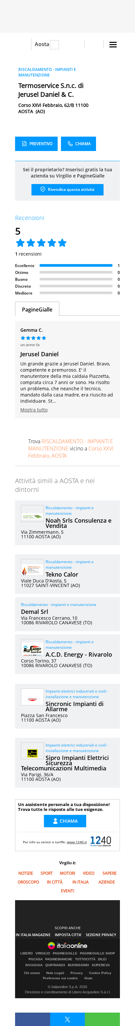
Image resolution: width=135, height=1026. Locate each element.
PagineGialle (37, 309)
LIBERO (26, 953)
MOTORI (67, 873)
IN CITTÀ (55, 882)
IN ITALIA (80, 882)
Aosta (42, 44)
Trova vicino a (70, 448)
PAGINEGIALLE (65, 953)
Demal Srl (34, 611)
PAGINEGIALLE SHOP (97, 953)
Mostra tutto (34, 410)
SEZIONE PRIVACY (101, 934)
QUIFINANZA (55, 965)
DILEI (102, 959)
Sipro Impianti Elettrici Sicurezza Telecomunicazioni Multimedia (65, 763)
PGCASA (36, 959)
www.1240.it (77, 842)
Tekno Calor (62, 574)
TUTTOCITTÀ (85, 959)
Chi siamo (32, 973)
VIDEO (88, 873)
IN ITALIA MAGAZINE (33, 934)
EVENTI (67, 891)
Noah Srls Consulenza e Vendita (78, 523)
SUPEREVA (101, 965)
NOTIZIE (25, 873)
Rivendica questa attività (70, 189)
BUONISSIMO (78, 965)
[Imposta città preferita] (23, 44)
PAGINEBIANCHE (58, 959)
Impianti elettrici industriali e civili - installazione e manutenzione (77, 693)
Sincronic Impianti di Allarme (75, 706)
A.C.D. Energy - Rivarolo (79, 654)
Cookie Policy (100, 973)
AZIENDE (107, 882)
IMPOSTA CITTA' (68, 934)
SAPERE (110, 873)
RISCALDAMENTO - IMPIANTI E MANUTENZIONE (47, 72)
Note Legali (55, 973)
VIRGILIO (42, 953)
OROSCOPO (28, 882)
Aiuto (88, 978)
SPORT (47, 873)
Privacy (76, 973)
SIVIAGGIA (34, 965)
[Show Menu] (113, 45)
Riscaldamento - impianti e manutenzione (70, 510)
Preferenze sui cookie (60, 978)
